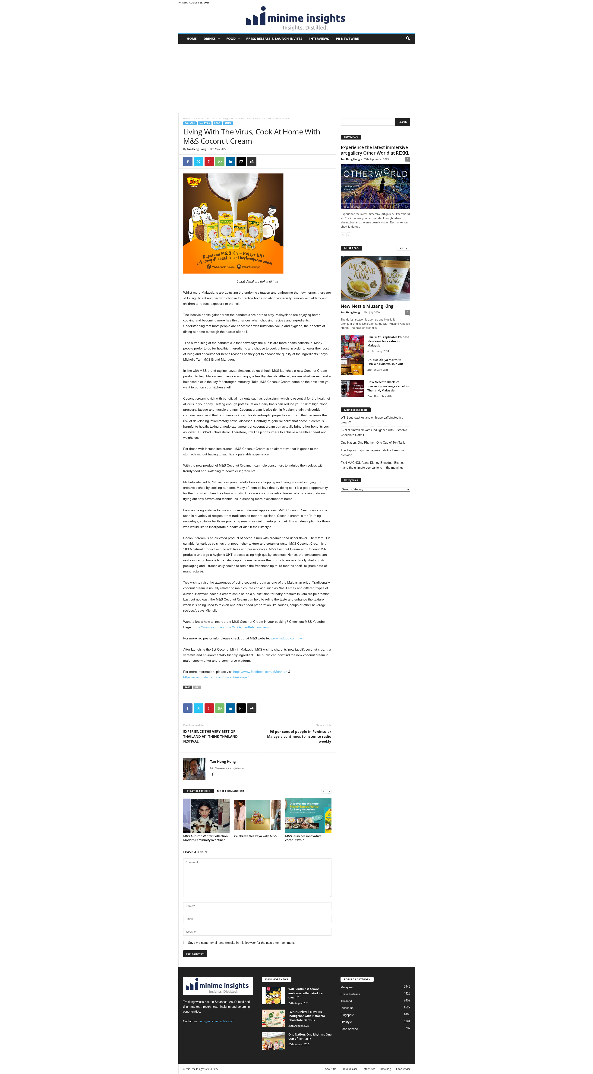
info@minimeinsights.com (216, 1021)
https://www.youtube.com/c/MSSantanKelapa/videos (231, 627)
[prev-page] (323, 791)
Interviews (319, 38)
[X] (198, 161)
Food (231, 38)
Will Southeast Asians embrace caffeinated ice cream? (372, 420)
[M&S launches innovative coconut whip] (308, 815)
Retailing (385, 1069)
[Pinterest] (209, 161)
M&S (197, 687)
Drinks (210, 38)
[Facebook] (187, 161)
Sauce (228, 123)
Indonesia (347, 1008)
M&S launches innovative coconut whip (303, 838)
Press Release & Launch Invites (274, 38)
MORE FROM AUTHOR (230, 791)
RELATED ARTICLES (198, 791)
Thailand (346, 1001)
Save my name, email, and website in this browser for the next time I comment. (241, 942)
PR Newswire (347, 38)
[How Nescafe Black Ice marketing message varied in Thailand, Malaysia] (352, 388)
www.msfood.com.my (286, 638)
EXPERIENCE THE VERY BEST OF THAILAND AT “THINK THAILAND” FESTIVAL (211, 736)
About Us (330, 1069)
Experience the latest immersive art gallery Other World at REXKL (375, 150)
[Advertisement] (296, 78)
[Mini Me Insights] (296, 19)
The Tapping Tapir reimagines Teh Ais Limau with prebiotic (373, 452)
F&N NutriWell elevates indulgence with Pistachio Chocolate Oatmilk (374, 432)
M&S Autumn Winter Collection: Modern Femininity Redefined (206, 838)
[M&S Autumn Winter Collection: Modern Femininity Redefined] (206, 815)
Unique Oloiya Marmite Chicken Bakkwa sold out (385, 362)
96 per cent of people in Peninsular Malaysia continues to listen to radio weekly (299, 736)
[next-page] (329, 791)
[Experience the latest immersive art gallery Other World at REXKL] (375, 186)
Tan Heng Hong (196, 149)
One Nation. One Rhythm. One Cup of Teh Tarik (373, 442)
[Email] (241, 161)
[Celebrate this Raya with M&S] (257, 815)
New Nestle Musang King (367, 306)
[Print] (251, 161)
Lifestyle (346, 1022)
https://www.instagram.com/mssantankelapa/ (216, 677)
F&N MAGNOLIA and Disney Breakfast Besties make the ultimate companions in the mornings (372, 465)
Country (198, 118)
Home (192, 38)
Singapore (347, 1015)
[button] (408, 39)
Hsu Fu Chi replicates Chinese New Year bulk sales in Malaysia (388, 341)
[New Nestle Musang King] (375, 278)
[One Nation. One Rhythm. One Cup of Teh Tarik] (273, 1041)
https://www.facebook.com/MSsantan (260, 672)
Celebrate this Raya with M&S (255, 836)
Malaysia (212, 118)
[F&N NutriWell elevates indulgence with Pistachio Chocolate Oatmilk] (273, 1018)
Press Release (350, 994)
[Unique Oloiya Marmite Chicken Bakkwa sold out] (352, 366)
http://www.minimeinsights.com (227, 768)
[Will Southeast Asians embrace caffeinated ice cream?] (273, 995)
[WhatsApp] (219, 161)
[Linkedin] (230, 161)
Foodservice (403, 1069)
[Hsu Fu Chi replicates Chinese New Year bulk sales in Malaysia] (352, 350)
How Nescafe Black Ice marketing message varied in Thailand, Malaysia (388, 386)
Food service (349, 1029)
